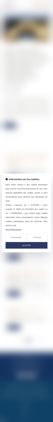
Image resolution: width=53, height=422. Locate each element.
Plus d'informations (14, 229)
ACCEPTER (26, 245)
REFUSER (37, 237)
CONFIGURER (15, 237)
